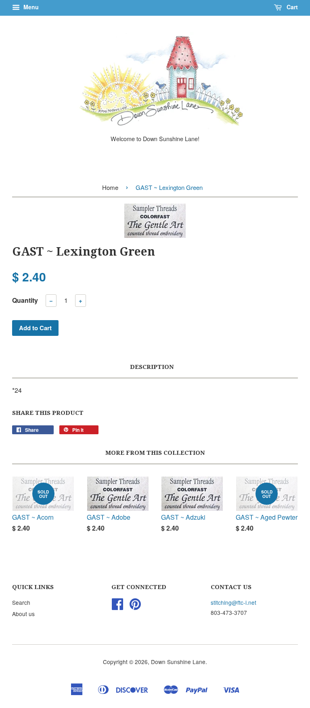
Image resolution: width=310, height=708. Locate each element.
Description (152, 367)
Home (110, 187)
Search (21, 602)
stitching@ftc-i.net (233, 602)
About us (23, 614)
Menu (30, 7)
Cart (291, 7)
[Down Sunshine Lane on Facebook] (117, 606)
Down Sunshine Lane (178, 662)
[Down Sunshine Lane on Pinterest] (135, 606)
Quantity (25, 300)
